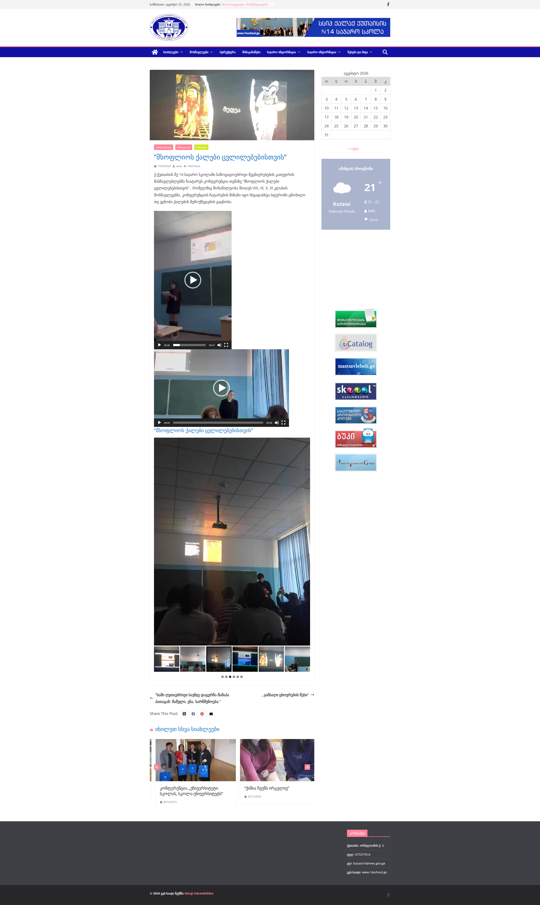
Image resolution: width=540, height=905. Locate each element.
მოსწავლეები (199, 52)
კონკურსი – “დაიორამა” (238, 4)
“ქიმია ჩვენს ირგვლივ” (195, 697)
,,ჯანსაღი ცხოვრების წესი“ (285, 603)
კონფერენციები (163, 147)
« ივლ (353, 148)
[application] (193, 280)
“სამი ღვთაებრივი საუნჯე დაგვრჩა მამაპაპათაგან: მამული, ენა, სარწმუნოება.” (192, 607)
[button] (180, 52)
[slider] (189, 345)
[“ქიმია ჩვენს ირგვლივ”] (209, 651)
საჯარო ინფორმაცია (281, 52)
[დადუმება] (219, 345)
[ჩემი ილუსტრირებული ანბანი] (293, 651)
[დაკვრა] (159, 345)
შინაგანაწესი (251, 52)
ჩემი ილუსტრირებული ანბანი (287, 697)
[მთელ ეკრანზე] (226, 345)
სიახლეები (170, 52)
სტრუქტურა (228, 52)
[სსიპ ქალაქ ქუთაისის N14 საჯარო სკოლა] (155, 52)
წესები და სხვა (358, 52)
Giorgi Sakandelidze (199, 802)
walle (179, 166)
